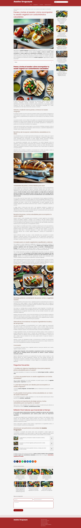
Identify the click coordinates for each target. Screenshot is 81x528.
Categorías (35, 4)
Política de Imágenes (44, 523)
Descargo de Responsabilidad (46, 524)
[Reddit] (35, 461)
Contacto (41, 4)
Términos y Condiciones (45, 520)
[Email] (33, 461)
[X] (17, 461)
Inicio (31, 4)
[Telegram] (30, 461)
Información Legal (44, 519)
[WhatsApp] (22, 461)
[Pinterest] (20, 461)
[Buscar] (67, 2)
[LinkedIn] (27, 461)
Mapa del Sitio (43, 525)
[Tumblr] (25, 461)
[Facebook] (15, 461)
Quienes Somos (47, 4)
